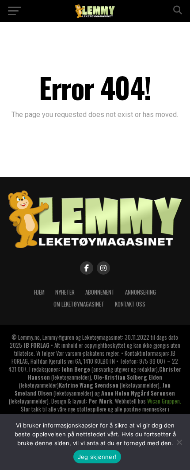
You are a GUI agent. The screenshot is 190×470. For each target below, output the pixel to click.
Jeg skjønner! (97, 456)
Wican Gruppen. (164, 401)
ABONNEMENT (99, 292)
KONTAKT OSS (130, 304)
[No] (179, 442)
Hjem (39, 292)
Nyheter (65, 292)
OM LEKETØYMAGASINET (78, 304)
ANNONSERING (140, 292)
